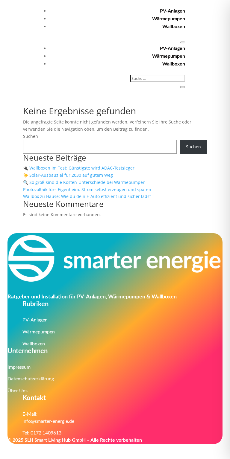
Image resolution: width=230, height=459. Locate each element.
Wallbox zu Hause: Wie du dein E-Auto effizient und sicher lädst (87, 196)
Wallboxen (173, 26)
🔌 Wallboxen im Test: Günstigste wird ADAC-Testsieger (78, 168)
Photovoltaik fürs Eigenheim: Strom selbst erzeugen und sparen (87, 189)
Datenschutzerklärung (30, 378)
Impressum (19, 367)
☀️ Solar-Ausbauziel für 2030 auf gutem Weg (68, 175)
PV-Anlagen (172, 11)
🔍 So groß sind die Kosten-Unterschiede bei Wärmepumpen (84, 182)
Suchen (30, 136)
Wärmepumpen (168, 18)
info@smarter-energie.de (48, 421)
